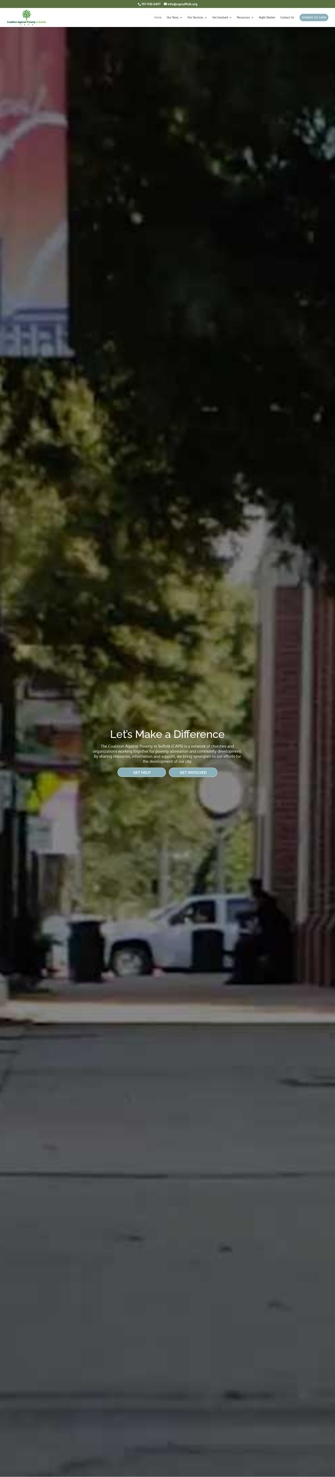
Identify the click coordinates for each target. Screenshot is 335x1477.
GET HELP (141, 772)
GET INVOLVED (193, 772)
